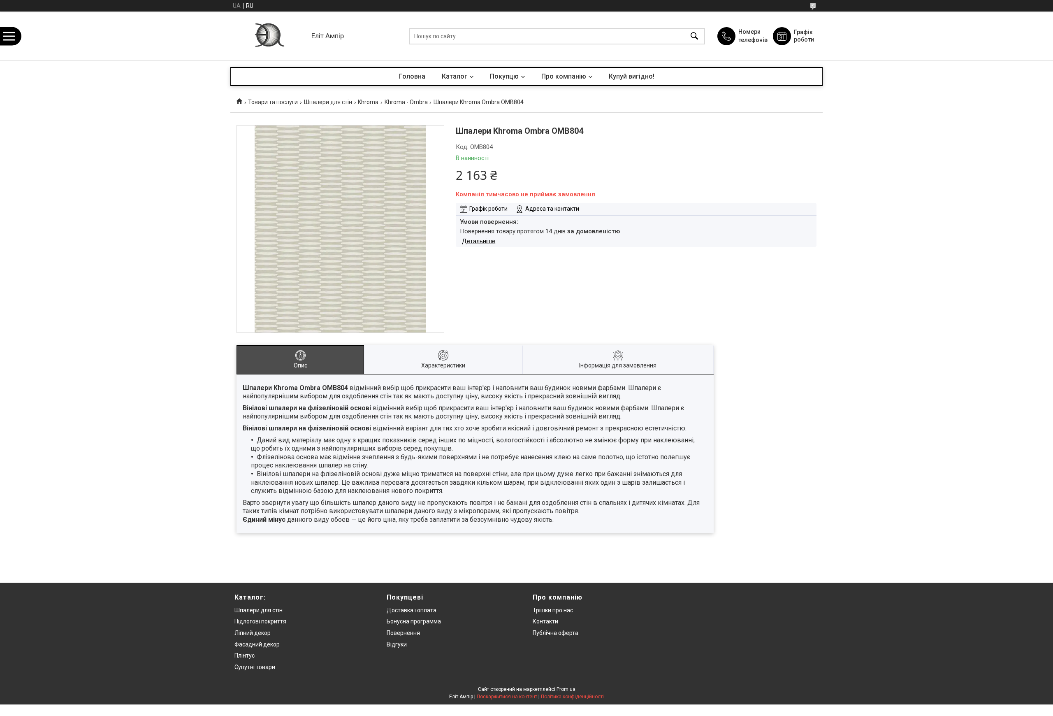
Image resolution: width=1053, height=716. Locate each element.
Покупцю (504, 76)
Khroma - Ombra (406, 102)
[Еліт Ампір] (268, 36)
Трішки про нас (553, 610)
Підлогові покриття (260, 621)
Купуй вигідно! (631, 76)
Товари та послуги (273, 102)
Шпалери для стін (328, 102)
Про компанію (563, 76)
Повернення (403, 633)
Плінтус (244, 655)
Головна (412, 76)
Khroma (368, 102)
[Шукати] (694, 36)
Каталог (454, 76)
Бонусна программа (414, 621)
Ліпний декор (252, 633)
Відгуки (397, 644)
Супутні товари (254, 667)
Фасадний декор (257, 644)
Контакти (545, 621)
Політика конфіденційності (572, 697)
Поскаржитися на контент (507, 697)
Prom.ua (566, 689)
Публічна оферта (555, 633)
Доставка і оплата (411, 610)
